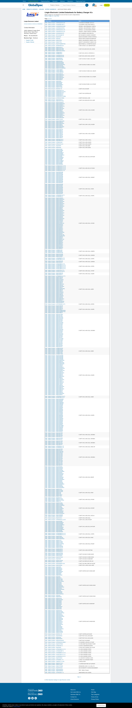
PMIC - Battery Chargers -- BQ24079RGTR (54, 294)
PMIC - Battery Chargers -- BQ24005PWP (53, 526)
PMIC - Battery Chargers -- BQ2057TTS (53, 540)
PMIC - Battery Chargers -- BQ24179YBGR (54, 666)
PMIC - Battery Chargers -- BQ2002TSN (53, 630)
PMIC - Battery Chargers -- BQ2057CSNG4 (54, 490)
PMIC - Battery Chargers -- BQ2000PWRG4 (54, 84)
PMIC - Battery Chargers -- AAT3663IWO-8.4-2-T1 (55, 534)
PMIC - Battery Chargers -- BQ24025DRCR (54, 217)
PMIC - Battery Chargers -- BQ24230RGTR (54, 297)
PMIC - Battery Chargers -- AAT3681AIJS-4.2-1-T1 (55, 167)
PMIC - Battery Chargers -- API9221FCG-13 (54, 144)
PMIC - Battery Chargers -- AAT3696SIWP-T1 (54, 651)
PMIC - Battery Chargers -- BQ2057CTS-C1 (54, 663)
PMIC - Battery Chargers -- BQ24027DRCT (54, 222)
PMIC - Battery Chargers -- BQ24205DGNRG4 (54, 487)
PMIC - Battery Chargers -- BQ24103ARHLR (54, 102)
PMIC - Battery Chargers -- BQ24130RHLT (54, 79)
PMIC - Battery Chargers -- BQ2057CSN (53, 489)
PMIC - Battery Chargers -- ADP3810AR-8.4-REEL (55, 96)
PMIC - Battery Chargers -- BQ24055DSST (54, 262)
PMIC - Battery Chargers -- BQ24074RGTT (54, 287)
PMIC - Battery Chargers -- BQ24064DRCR (54, 669)
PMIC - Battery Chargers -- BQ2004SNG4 (53, 555)
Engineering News (45, 1)
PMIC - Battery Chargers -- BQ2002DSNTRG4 (54, 616)
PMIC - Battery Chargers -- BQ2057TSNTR (54, 119)
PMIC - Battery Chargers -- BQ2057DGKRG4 (54, 508)
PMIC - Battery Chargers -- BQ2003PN (53, 567)
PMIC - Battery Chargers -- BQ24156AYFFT (54, 335)
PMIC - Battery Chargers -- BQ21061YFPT (54, 315)
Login (101, 5)
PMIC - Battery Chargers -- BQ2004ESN (53, 584)
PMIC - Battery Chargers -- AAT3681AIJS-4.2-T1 (55, 170)
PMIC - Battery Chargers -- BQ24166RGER (54, 410)
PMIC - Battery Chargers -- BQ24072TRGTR (54, 279)
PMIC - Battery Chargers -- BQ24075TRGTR (54, 292)
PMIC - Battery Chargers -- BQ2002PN (53, 558)
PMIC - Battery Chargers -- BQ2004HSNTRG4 (54, 589)
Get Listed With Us (76, 692)
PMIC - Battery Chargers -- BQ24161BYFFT (54, 452)
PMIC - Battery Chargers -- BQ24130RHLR (54, 78)
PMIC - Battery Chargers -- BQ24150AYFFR (54, 317)
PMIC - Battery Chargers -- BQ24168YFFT (53, 465)
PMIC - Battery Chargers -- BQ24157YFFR (54, 340)
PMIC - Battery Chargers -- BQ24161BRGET (54, 403)
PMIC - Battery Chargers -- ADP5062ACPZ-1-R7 (55, 29)
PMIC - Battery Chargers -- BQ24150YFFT (53, 321)
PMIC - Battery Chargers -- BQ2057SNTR (53, 664)
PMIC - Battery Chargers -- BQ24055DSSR (54, 261)
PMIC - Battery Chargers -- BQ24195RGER (54, 427)
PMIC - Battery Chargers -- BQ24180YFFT (53, 434)
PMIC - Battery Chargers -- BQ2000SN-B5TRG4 (55, 64)
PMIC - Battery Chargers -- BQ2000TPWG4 (54, 644)
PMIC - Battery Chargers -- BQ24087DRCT (54, 246)
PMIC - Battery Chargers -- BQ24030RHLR (54, 361)
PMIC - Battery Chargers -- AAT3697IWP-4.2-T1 (55, 259)
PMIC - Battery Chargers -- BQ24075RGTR (54, 289)
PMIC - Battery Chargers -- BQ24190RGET (54, 417)
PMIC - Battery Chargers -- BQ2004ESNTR (54, 585)
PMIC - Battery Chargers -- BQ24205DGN (53, 485)
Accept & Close (101, 705)
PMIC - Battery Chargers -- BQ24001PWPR (54, 150)
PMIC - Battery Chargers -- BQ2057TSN (53, 42)
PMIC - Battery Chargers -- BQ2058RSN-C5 (54, 140)
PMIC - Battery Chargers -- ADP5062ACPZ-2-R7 (55, 22)
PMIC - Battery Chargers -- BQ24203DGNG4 (54, 477)
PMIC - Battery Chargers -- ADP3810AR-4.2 (54, 94)
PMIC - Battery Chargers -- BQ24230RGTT (54, 300)
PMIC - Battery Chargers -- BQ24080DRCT (54, 230)
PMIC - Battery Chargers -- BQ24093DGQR (54, 179)
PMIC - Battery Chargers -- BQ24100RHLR (54, 385)
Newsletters (70, 1)
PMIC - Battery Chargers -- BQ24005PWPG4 (54, 527)
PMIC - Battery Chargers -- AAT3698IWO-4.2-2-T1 (55, 652)
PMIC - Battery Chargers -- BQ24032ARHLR (54, 367)
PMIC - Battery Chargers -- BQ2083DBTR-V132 (55, 563)
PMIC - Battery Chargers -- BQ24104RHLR (54, 109)
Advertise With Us (75, 694)
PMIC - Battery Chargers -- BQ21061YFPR (54, 314)
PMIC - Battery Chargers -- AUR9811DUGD (54, 252)
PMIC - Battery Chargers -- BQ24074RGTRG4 (54, 286)
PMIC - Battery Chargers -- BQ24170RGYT (54, 133)
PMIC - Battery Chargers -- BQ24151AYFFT (54, 323)
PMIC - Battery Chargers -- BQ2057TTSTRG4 (54, 543)
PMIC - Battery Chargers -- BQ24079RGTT (54, 312)
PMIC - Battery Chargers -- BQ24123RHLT (54, 124)
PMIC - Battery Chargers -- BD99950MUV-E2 (54, 45)
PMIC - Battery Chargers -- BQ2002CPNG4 (54, 599)
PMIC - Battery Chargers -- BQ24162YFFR (54, 454)
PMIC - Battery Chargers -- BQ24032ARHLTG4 (54, 370)
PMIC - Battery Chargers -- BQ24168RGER (54, 415)
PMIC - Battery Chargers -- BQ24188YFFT (53, 444)
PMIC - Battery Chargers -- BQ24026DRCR (54, 219)
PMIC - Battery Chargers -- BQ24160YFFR (54, 449)
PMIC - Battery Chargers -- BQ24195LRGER (54, 425)
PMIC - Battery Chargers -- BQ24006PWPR (54, 531)
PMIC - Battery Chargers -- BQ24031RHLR (54, 364)
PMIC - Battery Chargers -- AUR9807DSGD (54, 350)
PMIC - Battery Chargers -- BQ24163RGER (54, 407)
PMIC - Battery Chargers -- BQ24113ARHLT (54, 114)
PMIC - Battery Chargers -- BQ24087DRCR (54, 244)
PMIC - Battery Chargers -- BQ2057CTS (53, 497)
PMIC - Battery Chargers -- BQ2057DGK (53, 40)
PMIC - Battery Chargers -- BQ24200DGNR (54, 468)
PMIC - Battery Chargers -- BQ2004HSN (53, 588)
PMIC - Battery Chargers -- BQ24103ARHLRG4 (55, 103)
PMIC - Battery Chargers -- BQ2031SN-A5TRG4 (55, 50)
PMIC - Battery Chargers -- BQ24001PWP (53, 149)
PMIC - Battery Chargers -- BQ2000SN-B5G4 (54, 62)
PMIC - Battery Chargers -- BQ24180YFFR (54, 433)
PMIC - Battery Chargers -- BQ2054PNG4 (53, 635)
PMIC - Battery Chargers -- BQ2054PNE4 (53, 565)
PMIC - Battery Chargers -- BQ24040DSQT (54, 185)
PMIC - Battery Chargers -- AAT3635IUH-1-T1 (54, 446)
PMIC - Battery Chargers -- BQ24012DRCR (54, 200)
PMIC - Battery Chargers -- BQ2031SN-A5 (53, 47)
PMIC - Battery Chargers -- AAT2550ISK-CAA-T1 (55, 396)
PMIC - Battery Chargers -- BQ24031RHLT (54, 366)
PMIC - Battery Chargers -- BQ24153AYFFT (54, 330)
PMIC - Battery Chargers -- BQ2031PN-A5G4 (54, 100)
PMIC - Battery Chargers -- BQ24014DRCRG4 (54, 206)
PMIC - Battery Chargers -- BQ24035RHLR (54, 374)
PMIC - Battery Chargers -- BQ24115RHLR (54, 76)
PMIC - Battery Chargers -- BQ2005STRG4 (54, 557)
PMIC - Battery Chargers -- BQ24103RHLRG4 (54, 108)
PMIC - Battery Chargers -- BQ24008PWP (53, 163)
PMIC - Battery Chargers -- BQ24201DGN (53, 469)
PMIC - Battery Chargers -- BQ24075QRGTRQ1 (55, 288)
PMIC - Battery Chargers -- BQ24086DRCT (54, 243)
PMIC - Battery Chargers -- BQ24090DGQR (54, 172)
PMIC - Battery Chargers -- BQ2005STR (53, 596)
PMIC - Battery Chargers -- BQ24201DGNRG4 (54, 471)
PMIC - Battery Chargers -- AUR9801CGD (53, 250)
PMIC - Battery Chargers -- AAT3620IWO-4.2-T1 (55, 264)
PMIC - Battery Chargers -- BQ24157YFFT (53, 341)
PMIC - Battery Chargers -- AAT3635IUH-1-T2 (54, 447)
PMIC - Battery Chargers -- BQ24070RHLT (54, 380)
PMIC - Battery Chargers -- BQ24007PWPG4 (54, 160)
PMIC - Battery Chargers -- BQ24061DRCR (54, 225)
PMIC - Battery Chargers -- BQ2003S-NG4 (54, 579)
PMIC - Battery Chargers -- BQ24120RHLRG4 (54, 393)
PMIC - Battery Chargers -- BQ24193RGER (54, 423)
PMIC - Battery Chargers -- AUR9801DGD (53, 142)
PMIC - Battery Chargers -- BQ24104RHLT (54, 110)
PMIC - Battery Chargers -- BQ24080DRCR (54, 228)
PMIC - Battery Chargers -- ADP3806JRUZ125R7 (55, 26)
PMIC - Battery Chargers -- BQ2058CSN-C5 (54, 139)
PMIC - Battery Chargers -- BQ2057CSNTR (54, 491)
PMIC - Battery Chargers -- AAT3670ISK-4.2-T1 (54, 397)
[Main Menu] (23, 5)
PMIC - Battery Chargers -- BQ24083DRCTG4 (54, 239)
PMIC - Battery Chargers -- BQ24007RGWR (54, 359)
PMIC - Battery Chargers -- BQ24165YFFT (53, 459)
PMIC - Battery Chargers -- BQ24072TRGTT (54, 280)
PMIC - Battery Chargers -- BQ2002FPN (53, 603)
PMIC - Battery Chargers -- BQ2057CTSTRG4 (54, 500)
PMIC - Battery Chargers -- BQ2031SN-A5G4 (54, 48)
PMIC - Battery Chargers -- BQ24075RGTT (54, 291)
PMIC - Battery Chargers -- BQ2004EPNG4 (54, 571)
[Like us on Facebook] (29, 698)
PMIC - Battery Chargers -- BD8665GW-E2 (54, 550)
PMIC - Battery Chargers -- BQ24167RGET (54, 414)
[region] (66, 705)
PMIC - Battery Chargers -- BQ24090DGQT (54, 173)
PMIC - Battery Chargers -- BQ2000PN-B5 (53, 58)
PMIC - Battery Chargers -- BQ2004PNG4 (53, 575)
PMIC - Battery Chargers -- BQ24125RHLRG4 (54, 126)
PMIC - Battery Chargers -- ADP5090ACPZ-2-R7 (55, 31)
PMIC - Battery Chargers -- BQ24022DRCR (54, 211)
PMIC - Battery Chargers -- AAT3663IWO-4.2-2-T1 (55, 265)
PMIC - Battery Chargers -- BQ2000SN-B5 (53, 61)
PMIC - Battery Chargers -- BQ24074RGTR (54, 285)
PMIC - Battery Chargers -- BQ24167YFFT (53, 462)
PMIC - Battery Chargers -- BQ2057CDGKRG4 (54, 505)
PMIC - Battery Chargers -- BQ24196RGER (54, 430)
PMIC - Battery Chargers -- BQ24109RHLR (54, 390)
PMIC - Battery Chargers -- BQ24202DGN (53, 472)
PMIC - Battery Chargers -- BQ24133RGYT (54, 130)
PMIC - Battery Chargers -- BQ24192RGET (54, 422)
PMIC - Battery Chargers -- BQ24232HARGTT (54, 302)
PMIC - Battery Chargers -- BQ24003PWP (53, 156)
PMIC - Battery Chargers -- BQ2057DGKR (53, 507)
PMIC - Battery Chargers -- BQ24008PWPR (54, 164)
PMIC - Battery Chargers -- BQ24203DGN (53, 476)
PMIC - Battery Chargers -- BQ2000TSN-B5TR (54, 67)
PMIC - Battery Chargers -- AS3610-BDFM (53, 69)
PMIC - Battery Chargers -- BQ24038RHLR (54, 375)
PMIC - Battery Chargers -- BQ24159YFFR (54, 345)
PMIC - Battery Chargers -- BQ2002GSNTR (54, 624)
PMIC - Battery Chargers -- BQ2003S (52, 576)
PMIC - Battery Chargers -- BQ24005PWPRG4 (54, 529)
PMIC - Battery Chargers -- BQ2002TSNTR (54, 632)
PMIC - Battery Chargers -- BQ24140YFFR (54, 438)
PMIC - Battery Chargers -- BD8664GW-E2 (54, 549)
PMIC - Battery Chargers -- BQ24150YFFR (54, 320)
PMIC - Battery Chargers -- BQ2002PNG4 (53, 606)
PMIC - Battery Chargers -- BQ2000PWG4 (53, 82)
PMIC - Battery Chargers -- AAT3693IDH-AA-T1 (55, 195)
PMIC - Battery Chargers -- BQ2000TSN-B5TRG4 (55, 68)
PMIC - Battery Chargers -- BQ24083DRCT (54, 238)
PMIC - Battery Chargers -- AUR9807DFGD (54, 348)
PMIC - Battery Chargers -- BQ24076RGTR (54, 305)
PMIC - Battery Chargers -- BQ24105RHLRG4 (54, 75)
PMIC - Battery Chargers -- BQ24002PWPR (54, 153)
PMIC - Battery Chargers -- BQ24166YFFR (54, 460)
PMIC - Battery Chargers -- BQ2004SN (53, 590)
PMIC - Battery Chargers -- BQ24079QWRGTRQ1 (55, 310)
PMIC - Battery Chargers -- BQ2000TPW (53, 85)
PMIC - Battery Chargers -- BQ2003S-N (53, 577)
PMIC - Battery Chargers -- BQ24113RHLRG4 (54, 117)
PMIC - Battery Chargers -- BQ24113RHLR (54, 116)
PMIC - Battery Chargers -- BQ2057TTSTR (54, 542)
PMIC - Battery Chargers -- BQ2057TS (53, 501)
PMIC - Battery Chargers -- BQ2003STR (53, 583)
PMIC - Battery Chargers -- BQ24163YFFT (53, 457)
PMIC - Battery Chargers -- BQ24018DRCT (54, 208)
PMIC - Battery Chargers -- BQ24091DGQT (54, 175)
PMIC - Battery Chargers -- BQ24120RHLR (54, 392)
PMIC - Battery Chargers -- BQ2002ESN (53, 617)
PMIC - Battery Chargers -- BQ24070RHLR (54, 378)
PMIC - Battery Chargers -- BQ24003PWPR (54, 158)
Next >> (79, 677)
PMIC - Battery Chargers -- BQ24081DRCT (54, 233)
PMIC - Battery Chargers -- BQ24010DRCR (54, 198)
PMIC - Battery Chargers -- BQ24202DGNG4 (54, 473)
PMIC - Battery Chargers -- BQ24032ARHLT (54, 369)
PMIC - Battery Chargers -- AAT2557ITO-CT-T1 (54, 270)
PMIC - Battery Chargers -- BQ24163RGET (54, 408)
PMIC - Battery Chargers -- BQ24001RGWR (54, 355)
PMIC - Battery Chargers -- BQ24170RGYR (54, 132)
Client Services (75, 699)
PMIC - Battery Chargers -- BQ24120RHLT (54, 394)
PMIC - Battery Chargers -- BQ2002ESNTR (54, 618)
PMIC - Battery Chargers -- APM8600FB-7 (53, 52)
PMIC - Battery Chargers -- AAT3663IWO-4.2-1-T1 (55, 649)
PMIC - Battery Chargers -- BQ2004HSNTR (54, 554)
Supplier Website (30, 42)
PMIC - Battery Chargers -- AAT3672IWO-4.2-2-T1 (55, 267)
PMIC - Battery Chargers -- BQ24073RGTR (54, 281)
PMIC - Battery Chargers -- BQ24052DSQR (54, 192)
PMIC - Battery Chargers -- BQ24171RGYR (54, 134)
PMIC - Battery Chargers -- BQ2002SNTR (53, 627)
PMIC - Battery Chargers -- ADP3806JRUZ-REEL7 (55, 642)
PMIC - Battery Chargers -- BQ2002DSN (53, 614)
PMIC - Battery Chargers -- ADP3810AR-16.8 (54, 92)
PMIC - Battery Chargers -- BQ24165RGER (54, 409)
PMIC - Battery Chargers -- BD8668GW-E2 (54, 551)
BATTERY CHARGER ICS (50, 9)
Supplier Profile (29, 40)
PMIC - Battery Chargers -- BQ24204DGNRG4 (54, 484)
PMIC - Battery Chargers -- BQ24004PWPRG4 (54, 524)
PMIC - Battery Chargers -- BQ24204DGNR (54, 482)
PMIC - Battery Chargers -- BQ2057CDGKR (54, 504)
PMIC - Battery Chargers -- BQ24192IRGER (54, 418)
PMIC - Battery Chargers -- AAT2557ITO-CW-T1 (55, 271)
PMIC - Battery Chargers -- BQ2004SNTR (53, 592)
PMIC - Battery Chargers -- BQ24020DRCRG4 (54, 210)
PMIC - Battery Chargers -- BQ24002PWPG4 (54, 152)
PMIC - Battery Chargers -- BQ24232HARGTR (54, 301)
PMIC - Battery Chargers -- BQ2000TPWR (53, 87)
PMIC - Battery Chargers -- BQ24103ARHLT (54, 105)
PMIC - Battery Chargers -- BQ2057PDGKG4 (54, 511)
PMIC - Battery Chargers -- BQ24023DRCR (54, 214)
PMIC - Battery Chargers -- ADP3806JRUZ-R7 (54, 33)
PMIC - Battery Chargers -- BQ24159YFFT (53, 346)
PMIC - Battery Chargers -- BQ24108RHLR (54, 387)
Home (24, 1)
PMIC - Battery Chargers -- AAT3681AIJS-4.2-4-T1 (55, 169)
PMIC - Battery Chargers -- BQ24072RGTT (54, 278)
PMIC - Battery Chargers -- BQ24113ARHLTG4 (54, 115)
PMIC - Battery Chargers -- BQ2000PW (53, 81)
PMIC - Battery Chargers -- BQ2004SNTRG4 (54, 593)
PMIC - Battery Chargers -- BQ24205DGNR (54, 486)
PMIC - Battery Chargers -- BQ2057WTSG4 (54, 546)
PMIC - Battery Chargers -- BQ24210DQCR (54, 255)
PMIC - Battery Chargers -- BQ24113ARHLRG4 (55, 113)
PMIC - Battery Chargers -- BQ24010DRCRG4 (54, 199)
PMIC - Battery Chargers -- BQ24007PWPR (54, 161)
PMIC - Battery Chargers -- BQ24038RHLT (54, 377)
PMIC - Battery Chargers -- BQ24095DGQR (54, 181)
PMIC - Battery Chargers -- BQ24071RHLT (54, 384)
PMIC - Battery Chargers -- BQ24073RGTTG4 (54, 284)
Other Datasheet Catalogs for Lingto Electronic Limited (58, 679)
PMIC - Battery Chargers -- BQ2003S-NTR (54, 580)
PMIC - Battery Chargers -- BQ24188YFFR (54, 443)
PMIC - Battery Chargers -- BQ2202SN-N (53, 518)
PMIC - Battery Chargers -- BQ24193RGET (54, 424)
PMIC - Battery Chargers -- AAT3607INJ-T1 (54, 645)
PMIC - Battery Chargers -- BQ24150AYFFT (54, 319)
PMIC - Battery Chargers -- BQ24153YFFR (54, 331)
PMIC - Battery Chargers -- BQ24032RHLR (54, 371)
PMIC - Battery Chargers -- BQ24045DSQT (54, 188)
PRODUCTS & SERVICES (32, 9)
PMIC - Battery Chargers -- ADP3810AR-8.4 (54, 95)
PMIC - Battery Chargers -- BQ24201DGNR (54, 470)
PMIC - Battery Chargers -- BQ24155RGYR (54, 273)
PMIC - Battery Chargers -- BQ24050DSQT (54, 191)
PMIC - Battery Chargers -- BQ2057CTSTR (54, 499)
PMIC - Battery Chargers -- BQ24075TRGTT (54, 293)
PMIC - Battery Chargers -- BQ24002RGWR (54, 356)
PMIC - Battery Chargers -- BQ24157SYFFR (54, 338)
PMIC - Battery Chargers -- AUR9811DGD (53, 251)
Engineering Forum (80, 1)
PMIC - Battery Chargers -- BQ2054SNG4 (53, 658)
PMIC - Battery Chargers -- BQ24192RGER (54, 421)
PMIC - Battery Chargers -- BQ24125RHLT (54, 127)
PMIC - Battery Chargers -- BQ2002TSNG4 (54, 631)
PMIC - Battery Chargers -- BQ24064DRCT (54, 227)
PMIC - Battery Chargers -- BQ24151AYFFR (54, 322)
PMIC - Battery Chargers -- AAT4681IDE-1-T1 (54, 672)
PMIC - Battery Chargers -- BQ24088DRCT (54, 248)
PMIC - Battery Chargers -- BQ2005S (52, 38)
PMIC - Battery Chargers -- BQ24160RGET (54, 401)
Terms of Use (94, 697)
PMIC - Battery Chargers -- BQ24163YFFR (54, 456)
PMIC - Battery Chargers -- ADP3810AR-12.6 (54, 90)
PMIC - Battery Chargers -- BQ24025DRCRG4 (54, 218)
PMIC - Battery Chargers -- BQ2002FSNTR (54, 622)
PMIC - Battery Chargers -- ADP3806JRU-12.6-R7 (55, 519)
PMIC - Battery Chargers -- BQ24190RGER (54, 416)
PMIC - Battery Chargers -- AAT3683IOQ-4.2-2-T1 (55, 656)
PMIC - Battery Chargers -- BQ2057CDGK (53, 503)
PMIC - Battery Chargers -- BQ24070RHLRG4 (54, 379)
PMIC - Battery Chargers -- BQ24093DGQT (54, 180)
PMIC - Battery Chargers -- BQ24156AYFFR (54, 333)
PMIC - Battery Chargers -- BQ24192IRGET (54, 419)
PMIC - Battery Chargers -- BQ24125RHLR (54, 125)
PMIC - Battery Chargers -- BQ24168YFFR (54, 464)
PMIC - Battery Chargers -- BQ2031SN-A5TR (54, 49)
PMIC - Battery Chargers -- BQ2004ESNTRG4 (54, 587)
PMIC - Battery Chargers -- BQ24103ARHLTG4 (54, 106)
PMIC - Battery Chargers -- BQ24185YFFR (54, 435)
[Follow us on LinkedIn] (35, 698)
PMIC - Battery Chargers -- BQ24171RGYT (54, 135)
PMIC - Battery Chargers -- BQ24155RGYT (54, 274)
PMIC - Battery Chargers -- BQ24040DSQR (54, 184)
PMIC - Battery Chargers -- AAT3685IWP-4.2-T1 (55, 258)
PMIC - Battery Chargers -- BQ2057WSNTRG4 (54, 538)
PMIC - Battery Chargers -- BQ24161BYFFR (54, 451)
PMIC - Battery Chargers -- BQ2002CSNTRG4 (54, 612)
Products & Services (33, 1)
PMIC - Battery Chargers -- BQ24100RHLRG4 (54, 386)
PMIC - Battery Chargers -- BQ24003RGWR (54, 358)
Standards (54, 1)
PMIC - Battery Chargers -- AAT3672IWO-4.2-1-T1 (55, 266)
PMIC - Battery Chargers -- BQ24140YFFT (53, 439)
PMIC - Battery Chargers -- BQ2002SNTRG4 (54, 628)
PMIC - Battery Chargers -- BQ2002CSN (53, 610)
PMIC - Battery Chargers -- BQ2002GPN (53, 604)
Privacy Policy (95, 699)
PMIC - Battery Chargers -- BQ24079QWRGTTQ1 (55, 43)
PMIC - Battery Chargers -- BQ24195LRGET (54, 426)
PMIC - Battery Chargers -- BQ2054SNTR (53, 638)
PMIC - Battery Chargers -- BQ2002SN (53, 36)
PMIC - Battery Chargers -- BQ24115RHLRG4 (54, 77)
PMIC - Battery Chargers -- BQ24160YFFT (53, 450)
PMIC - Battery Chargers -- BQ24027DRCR (54, 220)
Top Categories (95, 694)
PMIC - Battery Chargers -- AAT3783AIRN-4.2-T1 (55, 304)
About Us (73, 689)
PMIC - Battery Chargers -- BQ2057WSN (53, 536)
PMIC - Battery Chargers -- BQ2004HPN (53, 572)
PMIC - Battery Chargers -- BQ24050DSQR (54, 190)
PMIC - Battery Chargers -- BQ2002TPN (53, 607)
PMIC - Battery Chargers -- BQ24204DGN (53, 480)
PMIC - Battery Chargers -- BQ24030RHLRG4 (54, 362)
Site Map (93, 692)
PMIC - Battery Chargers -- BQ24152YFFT (53, 328)
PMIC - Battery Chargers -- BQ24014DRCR (54, 204)
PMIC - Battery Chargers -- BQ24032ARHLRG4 (55, 368)
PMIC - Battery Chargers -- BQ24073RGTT (54, 283)
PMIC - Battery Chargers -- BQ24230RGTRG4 (54, 299)
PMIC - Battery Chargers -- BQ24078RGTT (54, 309)
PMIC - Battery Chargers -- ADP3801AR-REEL (54, 98)
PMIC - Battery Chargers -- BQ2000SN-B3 (53, 667)
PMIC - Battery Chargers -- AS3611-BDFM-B (54, 72)
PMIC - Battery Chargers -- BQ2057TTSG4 (54, 541)
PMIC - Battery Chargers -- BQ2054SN (53, 147)
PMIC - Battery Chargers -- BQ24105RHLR (54, 73)
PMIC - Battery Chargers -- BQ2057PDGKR (54, 512)
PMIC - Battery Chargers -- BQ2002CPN (53, 598)
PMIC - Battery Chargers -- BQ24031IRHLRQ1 (54, 363)
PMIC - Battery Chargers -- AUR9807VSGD (54, 354)
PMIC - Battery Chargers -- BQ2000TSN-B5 (54, 65)
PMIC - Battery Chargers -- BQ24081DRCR (54, 231)
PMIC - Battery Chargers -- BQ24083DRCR (54, 236)
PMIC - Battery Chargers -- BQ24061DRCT (54, 226)
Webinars (62, 1)
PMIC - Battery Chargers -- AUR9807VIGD (54, 352)
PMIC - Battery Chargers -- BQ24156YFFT (53, 337)
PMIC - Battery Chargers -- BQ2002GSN (53, 623)
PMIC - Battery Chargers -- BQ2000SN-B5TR (54, 63)
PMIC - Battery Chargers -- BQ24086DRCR (54, 242)
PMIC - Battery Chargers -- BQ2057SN (53, 492)
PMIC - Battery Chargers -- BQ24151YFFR (54, 324)
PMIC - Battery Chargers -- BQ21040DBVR (54, 515)
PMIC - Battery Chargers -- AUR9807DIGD (54, 349)
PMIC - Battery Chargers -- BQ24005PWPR (54, 528)
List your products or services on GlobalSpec (33, 23)
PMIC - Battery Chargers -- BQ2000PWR (53, 83)
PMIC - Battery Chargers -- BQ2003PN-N (53, 568)
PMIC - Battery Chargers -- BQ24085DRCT (54, 241)
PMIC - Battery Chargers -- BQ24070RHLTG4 (54, 382)
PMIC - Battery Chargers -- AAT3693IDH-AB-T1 (55, 24)
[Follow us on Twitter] (32, 698)
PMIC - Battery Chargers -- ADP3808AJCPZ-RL (55, 28)
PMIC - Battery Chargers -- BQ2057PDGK (53, 509)
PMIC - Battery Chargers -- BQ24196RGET (54, 431)
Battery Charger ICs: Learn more (52, 16)
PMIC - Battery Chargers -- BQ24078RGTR (54, 308)
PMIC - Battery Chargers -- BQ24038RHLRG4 (54, 376)
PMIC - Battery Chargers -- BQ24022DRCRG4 (54, 212)
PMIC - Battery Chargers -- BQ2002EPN (53, 600)
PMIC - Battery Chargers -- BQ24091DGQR (54, 174)
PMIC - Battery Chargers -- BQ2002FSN (53, 620)
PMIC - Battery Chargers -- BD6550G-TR (53, 88)
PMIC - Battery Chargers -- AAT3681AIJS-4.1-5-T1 (55, 165)
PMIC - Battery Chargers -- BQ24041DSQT (54, 186)
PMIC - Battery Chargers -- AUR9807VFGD (54, 351)
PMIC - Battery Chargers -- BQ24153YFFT (53, 332)
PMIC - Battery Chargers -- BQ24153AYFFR (54, 329)
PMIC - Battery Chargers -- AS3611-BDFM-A (54, 71)
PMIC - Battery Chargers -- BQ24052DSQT (54, 193)
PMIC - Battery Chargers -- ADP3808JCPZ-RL (54, 55)
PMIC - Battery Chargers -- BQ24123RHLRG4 (54, 123)
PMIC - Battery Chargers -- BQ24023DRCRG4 (54, 215)
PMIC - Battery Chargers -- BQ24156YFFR (54, 336)
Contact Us (74, 697)
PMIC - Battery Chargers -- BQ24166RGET (54, 411)
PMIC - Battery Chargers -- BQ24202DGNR (54, 474)
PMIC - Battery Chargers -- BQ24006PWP (53, 530)
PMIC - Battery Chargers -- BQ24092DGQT (54, 178)
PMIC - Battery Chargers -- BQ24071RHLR (54, 383)
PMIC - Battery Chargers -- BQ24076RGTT (54, 307)
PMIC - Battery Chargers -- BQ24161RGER (54, 405)
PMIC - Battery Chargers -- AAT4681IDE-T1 (54, 196)
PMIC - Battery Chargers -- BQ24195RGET (54, 429)
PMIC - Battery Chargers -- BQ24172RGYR (54, 136)
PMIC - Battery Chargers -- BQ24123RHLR (54, 122)
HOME (23, 9)
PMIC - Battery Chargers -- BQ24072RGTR (54, 277)
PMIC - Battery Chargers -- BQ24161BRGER (54, 402)
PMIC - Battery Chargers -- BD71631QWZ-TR (54, 35)
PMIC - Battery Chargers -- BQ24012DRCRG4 (54, 201)
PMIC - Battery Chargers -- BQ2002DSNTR (54, 615)
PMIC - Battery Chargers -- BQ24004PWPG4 (54, 522)
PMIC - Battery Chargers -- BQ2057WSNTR (54, 537)
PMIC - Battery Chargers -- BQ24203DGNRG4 (54, 479)
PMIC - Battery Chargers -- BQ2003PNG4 (53, 569)
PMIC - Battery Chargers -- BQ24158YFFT (53, 344)
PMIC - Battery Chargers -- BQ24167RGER (54, 413)
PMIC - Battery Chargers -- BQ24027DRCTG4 (54, 223)
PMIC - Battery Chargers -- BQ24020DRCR (54, 209)
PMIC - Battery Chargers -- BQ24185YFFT (53, 436)
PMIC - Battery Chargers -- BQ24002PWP (53, 151)
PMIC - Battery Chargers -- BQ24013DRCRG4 (54, 203)
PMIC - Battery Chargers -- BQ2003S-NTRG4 (54, 581)
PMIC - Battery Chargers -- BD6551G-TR (53, 634)
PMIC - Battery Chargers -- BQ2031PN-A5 (53, 99)
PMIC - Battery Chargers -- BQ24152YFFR (54, 327)
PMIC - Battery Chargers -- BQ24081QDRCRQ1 (55, 235)
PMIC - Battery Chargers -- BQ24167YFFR (54, 461)
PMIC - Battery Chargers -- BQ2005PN (53, 647)
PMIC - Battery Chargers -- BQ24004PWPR (54, 523)
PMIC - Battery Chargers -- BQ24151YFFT (53, 325)
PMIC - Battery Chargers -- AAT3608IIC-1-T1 (54, 659)
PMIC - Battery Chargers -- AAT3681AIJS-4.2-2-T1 (55, 168)
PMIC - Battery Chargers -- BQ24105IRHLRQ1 (54, 121)
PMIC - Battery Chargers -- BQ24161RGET (54, 406)
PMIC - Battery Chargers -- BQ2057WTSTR (54, 547)
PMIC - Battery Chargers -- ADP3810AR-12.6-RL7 (55, 91)
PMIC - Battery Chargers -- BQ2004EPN (53, 570)
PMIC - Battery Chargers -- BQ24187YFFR (54, 441)
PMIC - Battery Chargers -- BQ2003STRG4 (54, 553)
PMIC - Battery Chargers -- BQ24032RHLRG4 (54, 372)
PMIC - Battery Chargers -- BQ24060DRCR (54, 224)
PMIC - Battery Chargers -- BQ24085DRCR (54, 240)
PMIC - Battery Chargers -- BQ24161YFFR (54, 453)
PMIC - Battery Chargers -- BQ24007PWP (53, 159)
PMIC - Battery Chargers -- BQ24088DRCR (54, 247)
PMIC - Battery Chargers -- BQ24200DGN (53, 466)
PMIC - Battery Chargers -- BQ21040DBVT (54, 516)
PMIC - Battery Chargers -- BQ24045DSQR (54, 187)
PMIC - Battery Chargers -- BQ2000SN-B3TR (54, 640)
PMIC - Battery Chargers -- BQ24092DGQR (54, 176)
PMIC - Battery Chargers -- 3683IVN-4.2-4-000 (54, 661)
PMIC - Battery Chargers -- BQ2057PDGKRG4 (54, 513)
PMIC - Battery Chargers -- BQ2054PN (53, 145)
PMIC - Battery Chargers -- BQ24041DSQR (54, 254)
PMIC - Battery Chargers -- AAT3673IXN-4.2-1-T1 (55, 654)
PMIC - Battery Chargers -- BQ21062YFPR (54, 316)
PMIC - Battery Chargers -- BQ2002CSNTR (54, 611)
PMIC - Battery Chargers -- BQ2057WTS (53, 545)
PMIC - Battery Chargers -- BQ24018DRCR (54, 207)
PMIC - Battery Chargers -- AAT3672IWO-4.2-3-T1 (55, 268)
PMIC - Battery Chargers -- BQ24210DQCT (54, 256)
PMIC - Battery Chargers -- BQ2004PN (53, 573)
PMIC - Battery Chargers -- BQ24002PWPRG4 (54, 155)
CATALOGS (41, 9)
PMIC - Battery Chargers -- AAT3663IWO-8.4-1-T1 (55, 533)
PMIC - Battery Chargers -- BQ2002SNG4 (53, 626)
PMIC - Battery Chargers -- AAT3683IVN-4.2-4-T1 (55, 276)
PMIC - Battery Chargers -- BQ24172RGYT (54, 137)
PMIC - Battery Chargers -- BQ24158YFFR (54, 343)
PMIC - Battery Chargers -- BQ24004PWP (53, 521)
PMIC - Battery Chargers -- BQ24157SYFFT (54, 339)
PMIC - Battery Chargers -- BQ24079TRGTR (54, 295)
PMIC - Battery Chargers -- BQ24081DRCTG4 (54, 234)
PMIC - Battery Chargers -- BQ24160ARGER (54, 399)
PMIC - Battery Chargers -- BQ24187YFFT (53, 442)
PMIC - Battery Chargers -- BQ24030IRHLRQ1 (54, 360)
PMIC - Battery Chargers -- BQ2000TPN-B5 (54, 59)
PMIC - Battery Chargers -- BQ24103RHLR (54, 107)
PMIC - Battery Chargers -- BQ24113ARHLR (54, 111)
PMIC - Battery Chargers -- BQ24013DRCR (54, 202)
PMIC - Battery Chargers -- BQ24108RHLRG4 (54, 388)
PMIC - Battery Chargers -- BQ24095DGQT (54, 182)
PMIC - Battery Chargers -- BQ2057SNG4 (53, 494)
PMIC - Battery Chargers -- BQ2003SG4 (53, 582)
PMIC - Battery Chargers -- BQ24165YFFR (54, 458)
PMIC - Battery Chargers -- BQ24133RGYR (54, 129)
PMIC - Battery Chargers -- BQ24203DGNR (54, 478)
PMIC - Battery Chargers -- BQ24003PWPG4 (54, 157)
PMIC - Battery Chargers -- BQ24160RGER (54, 400)
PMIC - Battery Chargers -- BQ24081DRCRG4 (54, 232)
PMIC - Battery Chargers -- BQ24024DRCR (54, 216)
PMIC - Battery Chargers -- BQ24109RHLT (54, 391)
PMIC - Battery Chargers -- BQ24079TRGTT (54, 296)
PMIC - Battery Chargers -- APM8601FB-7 (53, 53)
